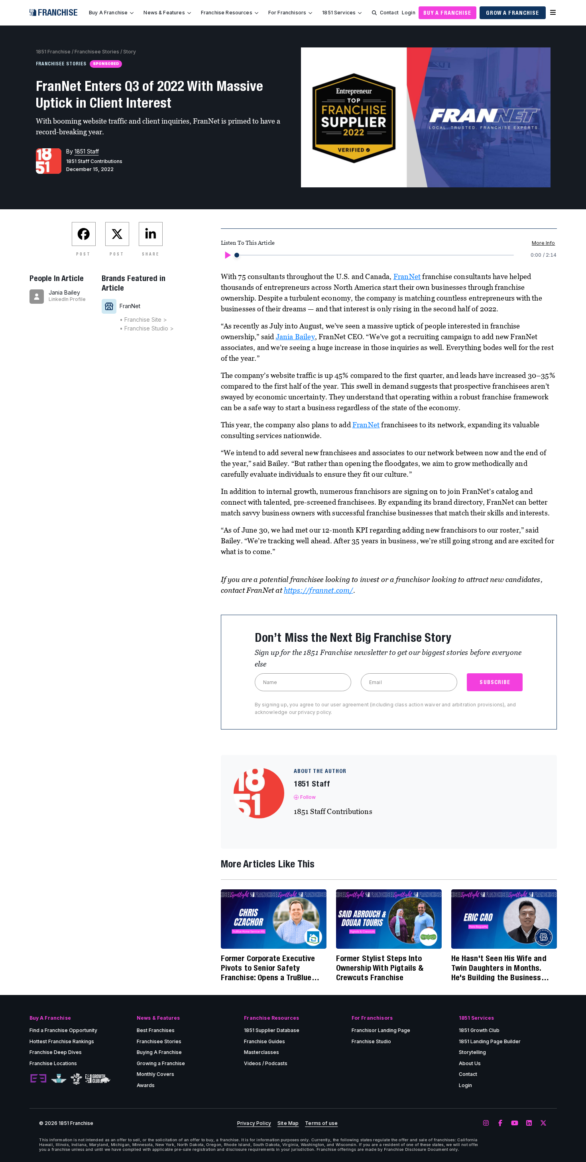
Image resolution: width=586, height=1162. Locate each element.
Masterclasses (261, 1052)
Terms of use (321, 1123)
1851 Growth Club (479, 1030)
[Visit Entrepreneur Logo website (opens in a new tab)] (38, 1078)
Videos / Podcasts (265, 1063)
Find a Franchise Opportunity (63, 1030)
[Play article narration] (227, 255)
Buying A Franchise (159, 1052)
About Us (470, 1063)
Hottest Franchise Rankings (61, 1041)
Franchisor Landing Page (381, 1030)
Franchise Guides (264, 1041)
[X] (543, 1123)
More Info (543, 243)
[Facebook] (500, 1123)
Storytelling (472, 1052)
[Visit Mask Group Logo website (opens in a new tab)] (76, 1079)
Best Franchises (156, 1030)
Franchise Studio (371, 1041)
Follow (308, 797)
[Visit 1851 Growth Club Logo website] (97, 1079)
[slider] (237, 255)
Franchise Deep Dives (55, 1052)
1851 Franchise (53, 52)
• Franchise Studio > (147, 328)
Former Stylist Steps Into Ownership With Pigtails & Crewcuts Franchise (380, 968)
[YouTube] (515, 1123)
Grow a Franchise (512, 13)
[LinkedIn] (529, 1123)
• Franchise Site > (143, 319)
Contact (389, 13)
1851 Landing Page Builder (490, 1041)
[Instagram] (486, 1123)
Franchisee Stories (97, 52)
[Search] (374, 12)
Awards (146, 1085)
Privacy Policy (254, 1123)
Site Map (288, 1123)
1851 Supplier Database (271, 1030)
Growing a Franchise (161, 1063)
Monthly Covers (155, 1074)
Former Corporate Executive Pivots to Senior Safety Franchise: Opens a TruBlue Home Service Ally (268, 968)
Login (408, 13)
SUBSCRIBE (495, 682)
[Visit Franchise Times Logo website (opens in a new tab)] (58, 1078)
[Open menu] (553, 13)
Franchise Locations (53, 1063)
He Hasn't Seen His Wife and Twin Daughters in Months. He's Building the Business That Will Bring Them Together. (503, 968)
